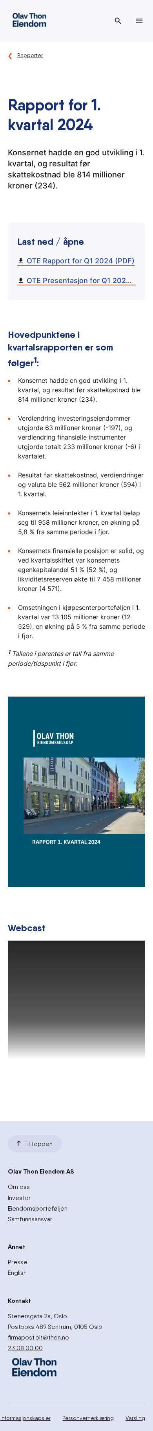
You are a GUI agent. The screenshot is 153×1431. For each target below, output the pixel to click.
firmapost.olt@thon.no (38, 1337)
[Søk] (118, 21)
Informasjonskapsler (25, 1418)
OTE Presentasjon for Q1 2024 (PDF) (89, 280)
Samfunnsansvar (30, 1219)
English (17, 1272)
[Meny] (139, 21)
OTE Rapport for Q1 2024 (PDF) (81, 261)
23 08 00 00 (25, 1348)
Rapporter (30, 55)
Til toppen (38, 1144)
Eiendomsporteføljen (37, 1208)
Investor (19, 1198)
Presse (17, 1262)
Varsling (135, 1418)
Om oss (19, 1187)
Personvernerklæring (88, 1418)
